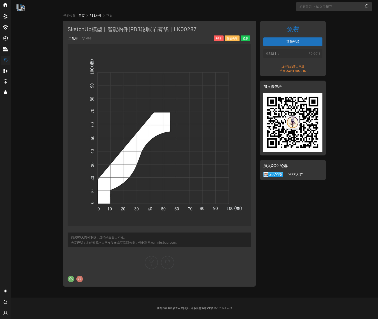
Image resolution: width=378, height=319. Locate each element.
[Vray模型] (5, 38)
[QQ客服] (5, 302)
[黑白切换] (5, 291)
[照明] (5, 82)
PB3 (218, 38)
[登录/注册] (5, 313)
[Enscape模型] (5, 16)
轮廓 (75, 38)
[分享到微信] (71, 279)
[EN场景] (5, 27)
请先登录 (292, 41)
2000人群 (293, 174)
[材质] (5, 49)
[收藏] (5, 93)
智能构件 (232, 38)
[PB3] (5, 60)
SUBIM (20, 7)
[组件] (5, 71)
